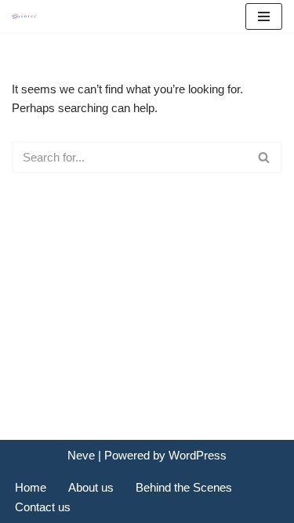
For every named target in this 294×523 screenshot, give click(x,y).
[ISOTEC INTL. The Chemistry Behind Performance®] (28, 16)
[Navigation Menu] (263, 16)
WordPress (198, 455)
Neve (81, 455)
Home (30, 487)
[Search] (264, 157)
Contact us (43, 507)
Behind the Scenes (184, 487)
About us (91, 487)
